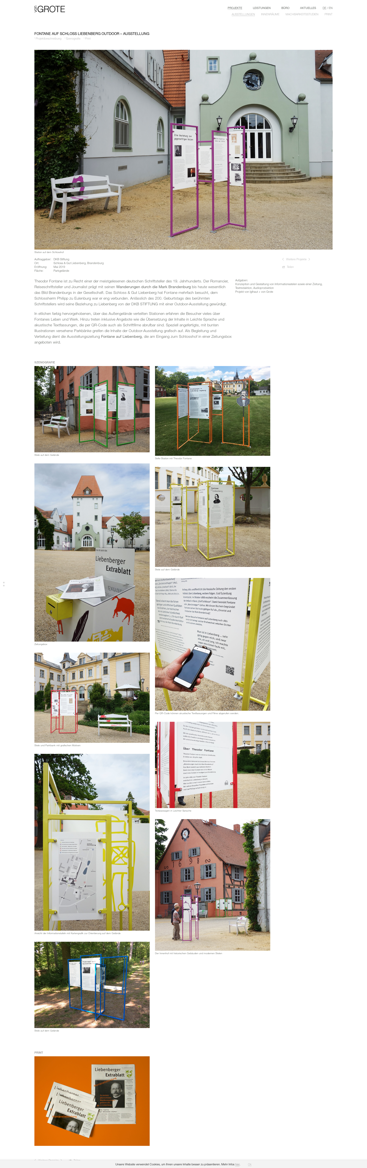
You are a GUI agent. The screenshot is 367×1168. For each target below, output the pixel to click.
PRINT (328, 14)
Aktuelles (308, 8)
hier (237, 1164)
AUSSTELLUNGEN (243, 14)
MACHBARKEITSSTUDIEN (302, 14)
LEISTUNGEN (262, 8)
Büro (285, 8)
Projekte (235, 8)
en (331, 8)
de (324, 8)
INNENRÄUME (270, 14)
